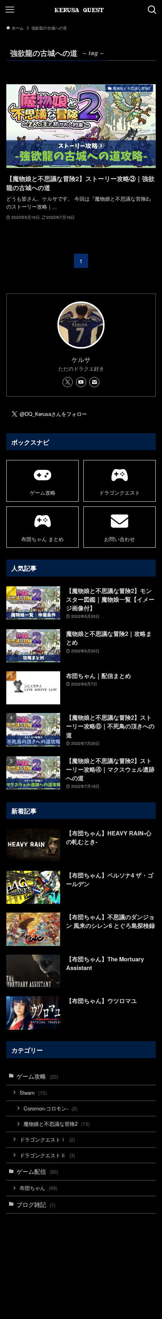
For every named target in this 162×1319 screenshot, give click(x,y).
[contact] (94, 382)
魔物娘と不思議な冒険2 (57, 1123)
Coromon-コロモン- (50, 1108)
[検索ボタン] (152, 10)
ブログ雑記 (36, 1204)
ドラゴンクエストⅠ (47, 1139)
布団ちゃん (38, 1188)
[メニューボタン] (10, 10)
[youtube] (81, 382)
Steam (33, 1092)
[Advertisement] (81, 1244)
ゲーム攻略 (37, 1076)
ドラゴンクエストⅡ (47, 1155)
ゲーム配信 (37, 1171)
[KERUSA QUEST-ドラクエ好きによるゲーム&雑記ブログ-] (81, 10)
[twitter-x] (68, 382)
